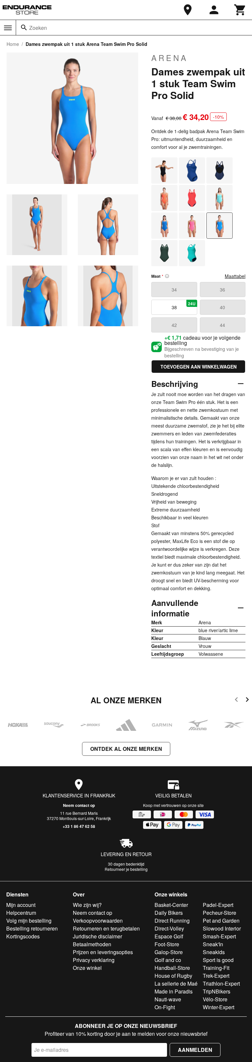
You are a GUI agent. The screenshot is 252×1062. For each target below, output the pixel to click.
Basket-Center (171, 905)
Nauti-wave (168, 999)
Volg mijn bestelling (29, 920)
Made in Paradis (174, 991)
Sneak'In (213, 944)
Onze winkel (87, 968)
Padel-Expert (218, 905)
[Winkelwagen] (240, 9)
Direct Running (172, 920)
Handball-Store (172, 968)
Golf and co (168, 960)
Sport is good (218, 960)
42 (174, 325)
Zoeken (38, 27)
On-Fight (165, 1007)
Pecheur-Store (219, 912)
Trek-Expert (216, 975)
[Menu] (8, 28)
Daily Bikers (169, 912)
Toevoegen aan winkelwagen (198, 366)
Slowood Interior (222, 928)
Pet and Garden (221, 920)
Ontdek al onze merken (126, 748)
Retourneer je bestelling (126, 869)
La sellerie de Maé (176, 983)
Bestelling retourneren (32, 928)
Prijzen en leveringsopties (103, 952)
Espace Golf (169, 936)
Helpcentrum (21, 912)
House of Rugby (173, 975)
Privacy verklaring (94, 960)
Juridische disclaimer (97, 936)
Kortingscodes (23, 936)
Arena (169, 57)
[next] (247, 700)
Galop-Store (169, 952)
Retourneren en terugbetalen (106, 928)
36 (222, 289)
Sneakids (214, 952)
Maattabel (235, 276)
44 (222, 325)
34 (174, 289)
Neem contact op (79, 805)
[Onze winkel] (187, 9)
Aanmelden (195, 1049)
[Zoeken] (24, 27)
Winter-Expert (218, 1007)
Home (13, 44)
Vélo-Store (215, 999)
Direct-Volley (169, 928)
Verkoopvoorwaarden (98, 920)
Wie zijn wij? (87, 905)
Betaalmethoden (92, 944)
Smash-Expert (219, 936)
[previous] (236, 700)
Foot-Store (167, 944)
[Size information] (167, 276)
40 (222, 307)
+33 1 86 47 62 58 (79, 826)
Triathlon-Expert (221, 983)
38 (184, 306)
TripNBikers (216, 991)
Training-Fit (216, 968)
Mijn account (20, 905)
